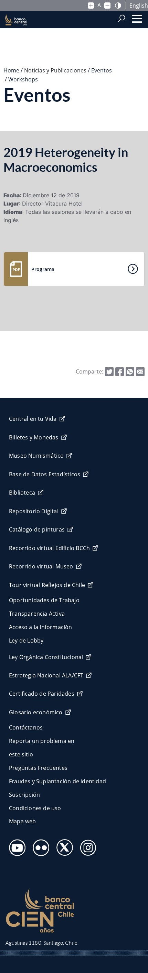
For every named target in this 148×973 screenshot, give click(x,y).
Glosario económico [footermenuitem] (36, 712)
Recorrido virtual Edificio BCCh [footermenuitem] (49, 548)
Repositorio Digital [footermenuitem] (34, 511)
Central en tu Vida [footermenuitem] (33, 419)
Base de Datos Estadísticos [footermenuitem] (44, 474)
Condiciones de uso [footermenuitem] (35, 808)
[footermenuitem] (15, 845)
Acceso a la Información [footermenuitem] (40, 627)
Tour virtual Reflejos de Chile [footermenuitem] (47, 585)
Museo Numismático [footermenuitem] (36, 455)
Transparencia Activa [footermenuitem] (37, 613)
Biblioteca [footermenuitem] (22, 492)
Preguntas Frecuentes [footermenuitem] (38, 768)
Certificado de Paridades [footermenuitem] (41, 693)
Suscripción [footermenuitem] (24, 794)
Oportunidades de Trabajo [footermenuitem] (44, 600)
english (138, 5)
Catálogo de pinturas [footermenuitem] (37, 529)
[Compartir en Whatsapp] (130, 371)
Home (11, 70)
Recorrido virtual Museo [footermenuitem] (41, 566)
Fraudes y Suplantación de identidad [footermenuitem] (57, 781)
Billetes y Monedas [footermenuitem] (34, 437)
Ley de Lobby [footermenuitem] (26, 640)
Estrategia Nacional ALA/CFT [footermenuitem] (46, 675)
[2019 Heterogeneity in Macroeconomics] (140, 371)
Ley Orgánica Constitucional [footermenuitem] (46, 657)
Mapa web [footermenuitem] (22, 821)
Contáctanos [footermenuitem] (26, 727)
